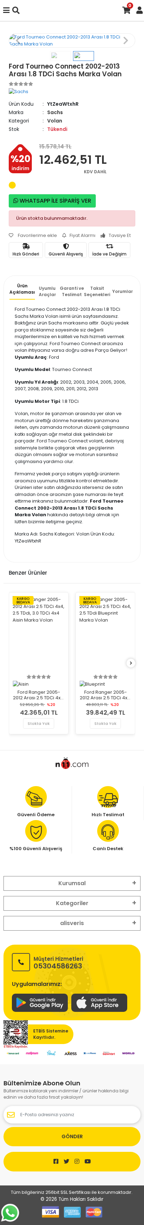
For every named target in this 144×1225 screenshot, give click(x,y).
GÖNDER (72, 1136)
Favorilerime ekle (37, 235)
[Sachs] (18, 91)
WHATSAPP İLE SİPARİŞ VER (54, 201)
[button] (18, 40)
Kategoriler (72, 903)
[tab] (22, 291)
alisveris (72, 923)
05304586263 (58, 962)
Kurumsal (72, 883)
